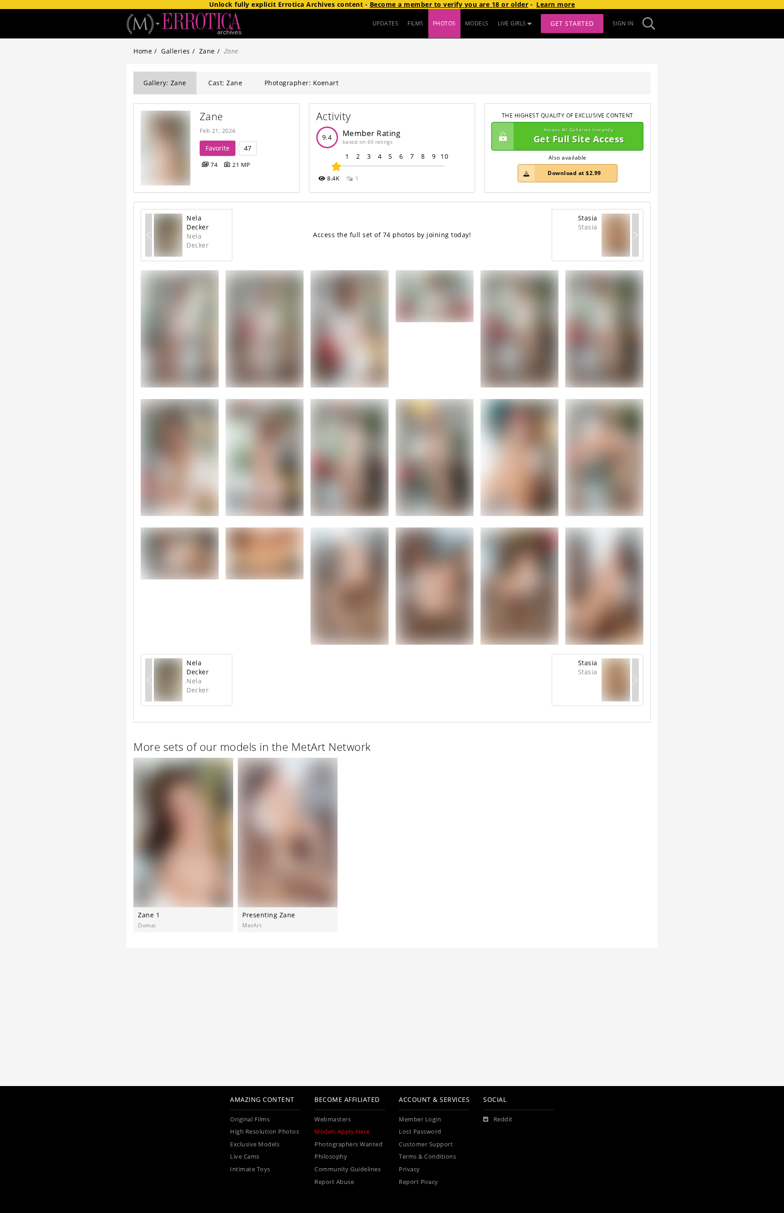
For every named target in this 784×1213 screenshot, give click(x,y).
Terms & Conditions (427, 1156)
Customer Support (426, 1144)
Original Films (250, 1119)
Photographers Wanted (348, 1144)
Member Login (420, 1119)
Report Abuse (334, 1182)
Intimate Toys (250, 1169)
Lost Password (420, 1131)
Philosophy (330, 1156)
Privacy (409, 1169)
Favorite (218, 148)
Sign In (623, 23)
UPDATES (385, 23)
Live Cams (245, 1156)
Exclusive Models (254, 1144)
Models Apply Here (342, 1131)
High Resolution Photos (264, 1131)
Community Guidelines (347, 1169)
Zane (207, 51)
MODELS (477, 23)
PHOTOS (444, 23)
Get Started (572, 23)
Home (142, 51)
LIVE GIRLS (512, 23)
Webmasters (332, 1119)
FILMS (415, 23)
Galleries (175, 51)
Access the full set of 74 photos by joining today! (392, 234)
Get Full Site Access (579, 136)
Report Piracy (418, 1182)
